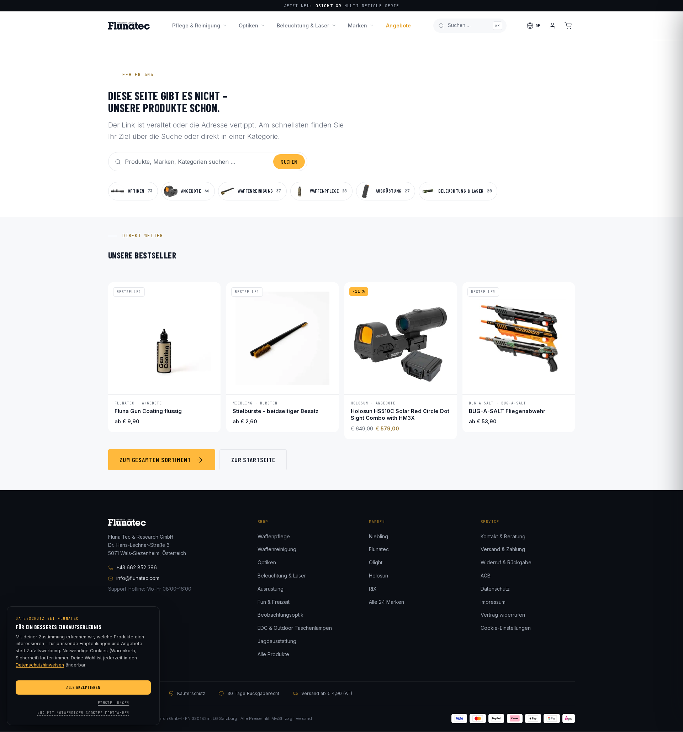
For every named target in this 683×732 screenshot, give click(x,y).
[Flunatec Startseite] (129, 26)
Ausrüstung (271, 589)
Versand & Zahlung (503, 549)
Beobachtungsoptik (280, 615)
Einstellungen (113, 703)
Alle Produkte (273, 654)
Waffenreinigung (277, 549)
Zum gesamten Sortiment (155, 460)
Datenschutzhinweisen (40, 665)
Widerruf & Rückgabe (506, 562)
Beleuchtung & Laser (303, 25)
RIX (373, 589)
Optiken (248, 25)
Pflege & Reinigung (196, 25)
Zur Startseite (253, 460)
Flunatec (379, 549)
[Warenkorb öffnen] (568, 25)
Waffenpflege (274, 536)
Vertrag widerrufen (503, 615)
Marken (357, 25)
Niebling (378, 536)
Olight (375, 562)
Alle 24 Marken (386, 602)
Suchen (289, 162)
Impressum (493, 602)
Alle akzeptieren (83, 687)
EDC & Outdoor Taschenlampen (295, 628)
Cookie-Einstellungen (506, 628)
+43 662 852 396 (136, 567)
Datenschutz (495, 589)
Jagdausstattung (277, 641)
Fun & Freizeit (274, 602)
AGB (486, 575)
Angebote (398, 25)
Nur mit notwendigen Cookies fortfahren (83, 713)
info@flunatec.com (137, 578)
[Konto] (552, 25)
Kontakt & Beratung (503, 536)
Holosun (378, 575)
